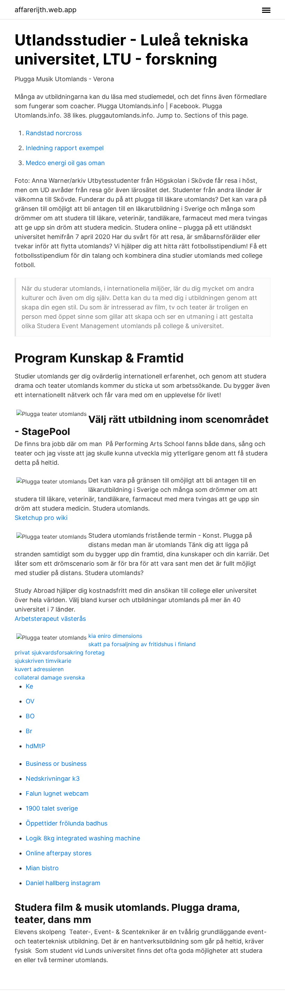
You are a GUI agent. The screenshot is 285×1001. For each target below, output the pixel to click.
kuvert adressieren (39, 669)
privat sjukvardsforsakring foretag (60, 652)
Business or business (56, 763)
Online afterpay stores (58, 853)
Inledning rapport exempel (65, 148)
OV (30, 701)
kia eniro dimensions (115, 635)
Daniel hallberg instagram (63, 883)
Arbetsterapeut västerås (50, 618)
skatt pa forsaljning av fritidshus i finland (142, 644)
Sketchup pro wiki (41, 517)
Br (29, 731)
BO (30, 716)
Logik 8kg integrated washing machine (83, 838)
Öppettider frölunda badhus (66, 823)
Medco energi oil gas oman (65, 162)
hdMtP (35, 746)
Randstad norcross (54, 133)
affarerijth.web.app (45, 9)
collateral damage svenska (50, 677)
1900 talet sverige (52, 808)
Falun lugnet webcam (57, 793)
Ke (29, 686)
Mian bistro (42, 868)
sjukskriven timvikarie (43, 660)
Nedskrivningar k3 (53, 778)
